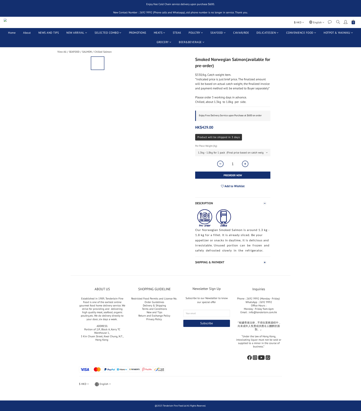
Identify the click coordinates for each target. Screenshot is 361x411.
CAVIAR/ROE (241, 32)
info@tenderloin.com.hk (263, 312)
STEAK (177, 32)
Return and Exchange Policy (154, 315)
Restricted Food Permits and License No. (154, 298)
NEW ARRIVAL (75, 32)
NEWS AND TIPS (48, 32)
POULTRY (194, 32)
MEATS (158, 32)
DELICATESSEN (266, 32)
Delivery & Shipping (154, 305)
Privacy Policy (154, 319)
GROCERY (163, 42)
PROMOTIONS (137, 32)
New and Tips (154, 312)
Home (12, 32)
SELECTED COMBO (107, 32)
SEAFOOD (216, 32)
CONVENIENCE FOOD (299, 32)
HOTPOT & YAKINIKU (337, 32)
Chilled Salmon (103, 51)
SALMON (87, 51)
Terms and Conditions (154, 309)
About (27, 32)
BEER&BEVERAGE (190, 42)
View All (61, 51)
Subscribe (206, 323)
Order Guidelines (154, 302)
